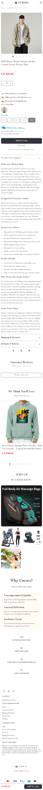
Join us (21, 474)
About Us (5, 732)
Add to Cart (33, 787)
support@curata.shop (9, 700)
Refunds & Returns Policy (10, 738)
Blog (3, 726)
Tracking (5, 719)
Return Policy (6, 716)
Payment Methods (8, 710)
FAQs (4, 707)
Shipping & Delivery (8, 713)
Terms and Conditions (9, 729)
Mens (24, 8)
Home (2, 8)
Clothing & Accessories (13, 8)
